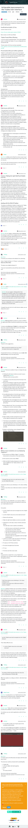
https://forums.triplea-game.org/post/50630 (11, 32)
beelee (5, 154)
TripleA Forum (13, 2)
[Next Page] (17, 812)
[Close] (25, 784)
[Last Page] (19, 812)
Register (4, 807)
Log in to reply (23, 14)
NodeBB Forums (16, 822)
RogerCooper (6, 692)
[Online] (2, 254)
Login (9, 807)
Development (4, 11)
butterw (5, 19)
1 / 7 (14, 811)
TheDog (5, 254)
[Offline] (2, 692)
